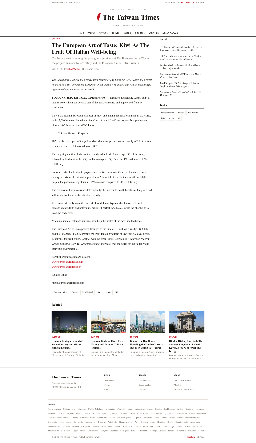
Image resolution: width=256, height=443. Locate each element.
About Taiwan (170, 33)
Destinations (144, 380)
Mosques (144, 413)
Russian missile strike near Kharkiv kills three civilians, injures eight (181, 66)
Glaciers (51, 417)
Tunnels (75, 417)
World (103, 33)
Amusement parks (192, 417)
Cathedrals (133, 413)
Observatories (65, 421)
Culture (56, 39)
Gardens (75, 426)
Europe (74, 292)
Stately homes (54, 426)
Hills (133, 430)
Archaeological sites (197, 413)
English (190, 2)
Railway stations (148, 421)
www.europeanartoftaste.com (67, 261)
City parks (85, 426)
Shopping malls (181, 421)
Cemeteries (52, 421)
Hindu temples (156, 413)
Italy (99, 292)
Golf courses (93, 430)
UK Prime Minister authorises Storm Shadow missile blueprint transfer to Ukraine (180, 57)
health (108, 292)
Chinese (200, 2)
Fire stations (148, 426)
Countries (143, 389)
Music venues (107, 426)
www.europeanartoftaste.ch (66, 266)
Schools (95, 426)
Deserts (87, 413)
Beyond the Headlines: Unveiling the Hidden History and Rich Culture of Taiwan (146, 344)
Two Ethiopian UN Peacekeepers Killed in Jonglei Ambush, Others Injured (179, 85)
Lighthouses (169, 408)
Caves (165, 426)
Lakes (130, 408)
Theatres (60, 413)
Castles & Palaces (95, 408)
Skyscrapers (113, 413)
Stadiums (189, 408)
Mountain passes (55, 430)
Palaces (112, 417)
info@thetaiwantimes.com (64, 387)
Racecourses (90, 421)
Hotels (170, 421)
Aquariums (195, 421)
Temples (51, 413)
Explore (140, 33)
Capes (75, 430)
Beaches (158, 408)
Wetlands (192, 430)
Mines (180, 417)
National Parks (69, 408)
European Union (60, 292)
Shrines (171, 430)
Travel (116, 33)
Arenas (118, 426)
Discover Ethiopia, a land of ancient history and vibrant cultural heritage (67, 344)
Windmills (112, 421)
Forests (67, 430)
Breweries (101, 421)
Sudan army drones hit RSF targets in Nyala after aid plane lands (180, 75)
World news (109, 380)
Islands (150, 408)
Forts (92, 417)
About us (177, 384)
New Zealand (87, 292)
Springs (153, 430)
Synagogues (169, 413)
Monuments (102, 417)
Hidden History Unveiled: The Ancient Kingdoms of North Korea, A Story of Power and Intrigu (186, 346)
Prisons (172, 417)
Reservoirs (147, 417)
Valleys (179, 426)
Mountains (110, 408)
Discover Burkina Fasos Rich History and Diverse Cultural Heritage (107, 344)
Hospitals (161, 421)
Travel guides (145, 384)
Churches (66, 426)
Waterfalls (121, 408)
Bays (172, 426)
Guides (127, 33)
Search (169, 2)
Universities (140, 408)
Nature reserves (125, 421)
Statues (188, 426)
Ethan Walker (73, 69)
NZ (116, 292)
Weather (154, 33)
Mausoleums (142, 430)
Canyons (104, 430)
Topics (107, 384)
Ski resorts (78, 421)
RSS (80, 387)
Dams (158, 426)
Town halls (127, 426)
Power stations (63, 417)
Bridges (180, 408)
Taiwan (92, 33)
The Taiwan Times (66, 377)
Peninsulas (197, 426)
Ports (137, 421)
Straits (82, 430)
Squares (138, 417)
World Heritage (54, 408)
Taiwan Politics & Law (184, 389)
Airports (70, 413)
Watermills (181, 430)
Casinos (137, 426)
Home (81, 33)
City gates (124, 430)
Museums (82, 408)
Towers (124, 413)
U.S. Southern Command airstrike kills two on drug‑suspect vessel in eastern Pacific (181, 48)
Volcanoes (200, 408)
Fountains (114, 430)
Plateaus (162, 430)
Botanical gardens (124, 417)
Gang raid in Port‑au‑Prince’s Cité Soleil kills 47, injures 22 (180, 93)
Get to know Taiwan (182, 380)
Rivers (78, 413)
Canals (164, 417)
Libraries (84, 417)
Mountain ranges (99, 413)
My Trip (178, 2)
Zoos (157, 417)
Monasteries (182, 413)
